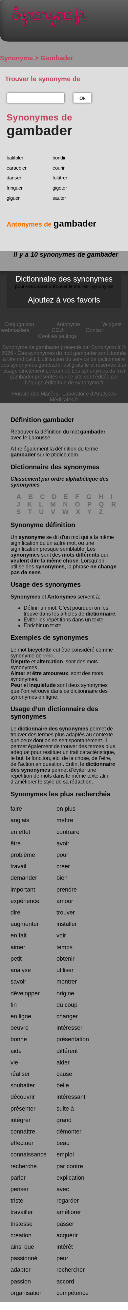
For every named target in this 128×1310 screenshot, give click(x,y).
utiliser (65, 970)
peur (62, 1258)
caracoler (17, 168)
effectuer (22, 1143)
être (16, 843)
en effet (20, 832)
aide (16, 1051)
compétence (72, 1293)
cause (64, 1074)
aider (63, 1062)
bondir (59, 157)
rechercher (70, 1269)
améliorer (68, 1212)
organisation (27, 1293)
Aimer (18, 673)
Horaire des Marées (35, 394)
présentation (72, 1039)
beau (63, 1143)
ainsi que (22, 1247)
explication (70, 1177)
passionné (24, 1258)
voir (61, 935)
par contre (69, 1166)
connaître (23, 1131)
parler (18, 1177)
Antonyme (68, 324)
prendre (66, 889)
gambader (92, 431)
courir (59, 168)
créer (63, 866)
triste (17, 1200)
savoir (18, 981)
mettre (64, 820)
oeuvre (20, 1027)
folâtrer (60, 177)
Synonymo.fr (69, 18)
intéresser (69, 1027)
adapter (21, 1269)
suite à (65, 1108)
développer (25, 993)
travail (18, 866)
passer (65, 1224)
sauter (59, 198)
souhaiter (23, 1085)
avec (62, 1189)
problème (23, 855)
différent (67, 1051)
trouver (65, 912)
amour (64, 901)
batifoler (15, 157)
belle (62, 1085)
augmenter (25, 924)
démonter (68, 1131)
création (21, 1235)
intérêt (64, 1247)
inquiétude (42, 685)
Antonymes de (51, 224)
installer (66, 924)
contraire (67, 832)
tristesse (21, 1224)
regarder (67, 1200)
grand (64, 1120)
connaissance (29, 1154)
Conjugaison (19, 324)
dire (15, 912)
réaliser (20, 1074)
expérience (25, 901)
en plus (65, 808)
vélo (48, 655)
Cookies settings (57, 336)
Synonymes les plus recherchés (60, 794)
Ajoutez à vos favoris (64, 299)
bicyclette (40, 650)
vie (14, 1062)
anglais (20, 820)
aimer (18, 947)
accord (65, 1281)
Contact (95, 330)
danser (14, 177)
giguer (13, 198)
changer (67, 1016)
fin (14, 1005)
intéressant (70, 1097)
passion (21, 1281)
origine (65, 993)
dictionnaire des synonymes (53, 728)
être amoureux (50, 673)
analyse (21, 970)
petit (16, 958)
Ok (82, 98)
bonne (19, 1039)
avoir (62, 843)
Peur (16, 685)
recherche (24, 1166)
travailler (22, 1212)
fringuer (15, 188)
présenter (23, 1108)
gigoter (60, 188)
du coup (66, 1005)
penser (20, 1189)
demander (24, 878)
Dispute (20, 661)
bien (62, 878)
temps (64, 947)
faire (16, 808)
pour (62, 855)
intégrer (21, 1120)
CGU (57, 330)
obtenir (65, 958)
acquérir (67, 1235)
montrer (66, 981)
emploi (65, 1154)
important (23, 889)
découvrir (23, 1097)
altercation (50, 661)
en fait (19, 935)
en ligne (21, 1016)
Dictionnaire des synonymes (64, 281)
